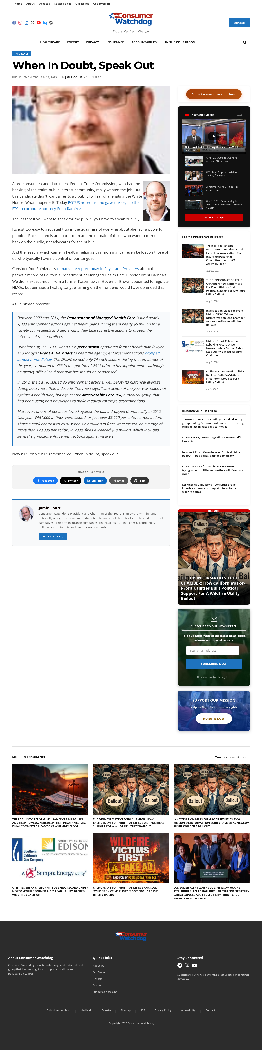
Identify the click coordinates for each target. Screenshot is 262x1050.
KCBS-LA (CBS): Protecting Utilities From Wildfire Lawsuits (212, 439)
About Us (98, 965)
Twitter (73, 480)
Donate (106, 1010)
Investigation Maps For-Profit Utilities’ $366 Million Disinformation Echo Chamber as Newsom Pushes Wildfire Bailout (225, 318)
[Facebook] (14, 23)
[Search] (244, 42)
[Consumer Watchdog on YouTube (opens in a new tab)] (194, 966)
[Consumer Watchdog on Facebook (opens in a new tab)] (179, 966)
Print (142, 480)
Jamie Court (50, 507)
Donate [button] (239, 23)
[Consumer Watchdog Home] (131, 936)
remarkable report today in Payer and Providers (98, 268)
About (30, 4)
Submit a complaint (59, 1010)
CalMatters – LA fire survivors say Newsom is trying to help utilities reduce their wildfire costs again (212, 470)
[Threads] (51, 23)
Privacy (92, 42)
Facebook (47, 480)
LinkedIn (97, 480)
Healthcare (50, 42)
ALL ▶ (240, 115)
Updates (44, 4)
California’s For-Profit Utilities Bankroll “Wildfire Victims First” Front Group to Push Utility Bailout (225, 377)
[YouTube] (39, 23)
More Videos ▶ (214, 217)
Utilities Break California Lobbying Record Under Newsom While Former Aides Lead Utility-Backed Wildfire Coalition (224, 348)
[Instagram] (20, 23)
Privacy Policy (163, 1010)
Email (121, 480)
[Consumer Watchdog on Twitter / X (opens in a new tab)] (187, 966)
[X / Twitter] (32, 23)
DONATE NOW (214, 718)
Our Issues (82, 4)
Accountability (144, 42)
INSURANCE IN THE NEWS (200, 410)
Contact (97, 985)
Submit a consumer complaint (214, 94)
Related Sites (62, 4)
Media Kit (86, 1010)
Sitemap (126, 1010)
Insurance (115, 42)
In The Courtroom (180, 42)
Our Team (99, 972)
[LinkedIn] (26, 23)
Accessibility (188, 1010)
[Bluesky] (45, 23)
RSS (142, 1010)
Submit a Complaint (105, 992)
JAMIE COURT (74, 77)
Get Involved (101, 4)
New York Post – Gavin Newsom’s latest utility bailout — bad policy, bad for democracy (211, 453)
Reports (97, 979)
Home (18, 4)
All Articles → (52, 536)
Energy (73, 42)
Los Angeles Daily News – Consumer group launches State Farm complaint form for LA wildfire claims (209, 488)
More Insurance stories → (232, 757)
